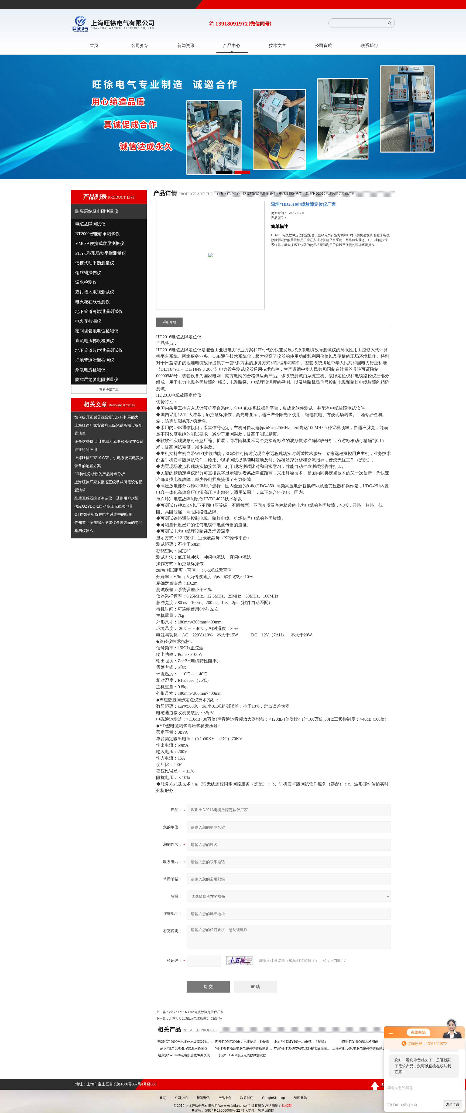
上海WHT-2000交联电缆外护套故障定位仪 (361, 1048)
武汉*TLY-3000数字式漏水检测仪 (185, 1048)
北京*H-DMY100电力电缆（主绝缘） (302, 1042)
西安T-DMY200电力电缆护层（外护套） (244, 1042)
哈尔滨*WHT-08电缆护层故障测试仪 (185, 1055)
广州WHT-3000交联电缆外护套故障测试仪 (302, 1048)
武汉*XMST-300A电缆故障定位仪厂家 (196, 1012)
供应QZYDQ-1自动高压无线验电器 (103, 506)
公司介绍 (181, 1098)
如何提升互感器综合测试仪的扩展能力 (106, 417)
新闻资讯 (203, 1098)
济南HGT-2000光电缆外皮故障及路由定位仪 (185, 1042)
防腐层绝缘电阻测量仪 (259, 193)
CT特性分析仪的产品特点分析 (99, 474)
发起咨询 (452, 1105)
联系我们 (246, 1098)
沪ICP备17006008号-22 (222, 1110)
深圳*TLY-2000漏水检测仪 (361, 1042)
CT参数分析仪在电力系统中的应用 (103, 514)
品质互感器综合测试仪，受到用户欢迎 (106, 498)
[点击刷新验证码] (239, 960)
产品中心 (233, 193)
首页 (220, 193)
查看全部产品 (109, 390)
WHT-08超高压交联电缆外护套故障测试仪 (244, 1048)
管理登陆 (300, 1098)
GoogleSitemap (273, 1098)
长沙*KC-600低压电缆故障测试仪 (243, 1055)
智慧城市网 (266, 1110)
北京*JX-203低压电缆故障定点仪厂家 (195, 1018)
